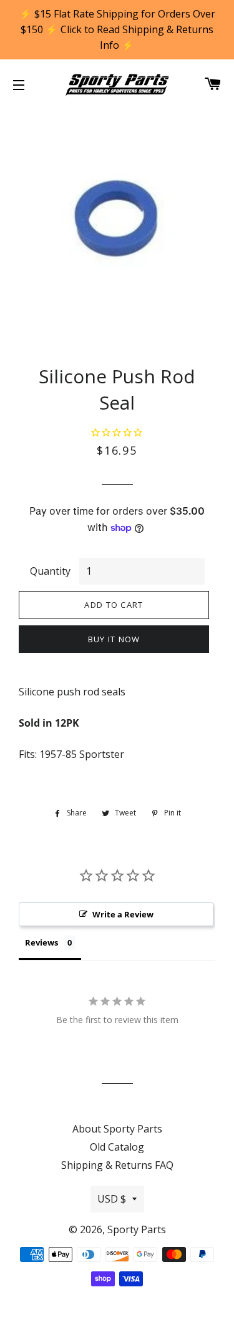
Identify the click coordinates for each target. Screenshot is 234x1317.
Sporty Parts (136, 1229)
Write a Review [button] (123, 914)
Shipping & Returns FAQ (117, 1165)
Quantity (50, 571)
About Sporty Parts (117, 1129)
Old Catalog (117, 1147)
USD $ (111, 1199)
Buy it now (114, 639)
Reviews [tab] (41, 942)
